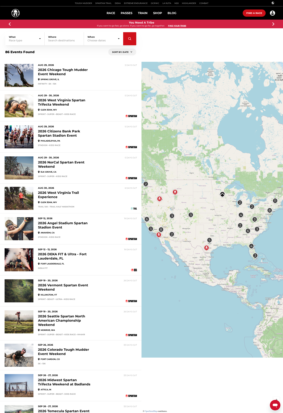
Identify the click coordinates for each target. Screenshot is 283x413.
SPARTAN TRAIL (103, 3)
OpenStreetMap (151, 411)
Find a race (254, 13)
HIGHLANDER (189, 3)
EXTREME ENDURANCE (136, 3)
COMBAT (203, 3)
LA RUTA (166, 3)
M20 (176, 3)
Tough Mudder (83, 3)
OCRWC (155, 3)
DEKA (118, 3)
